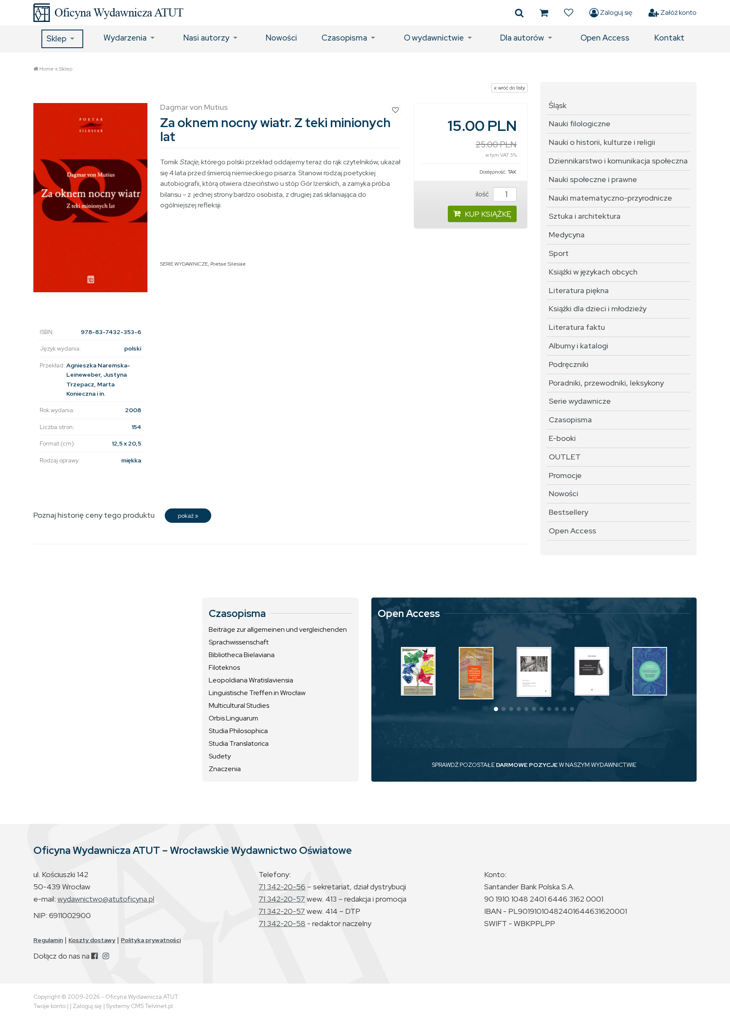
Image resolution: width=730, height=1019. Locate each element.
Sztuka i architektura (585, 216)
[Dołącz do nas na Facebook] (94, 956)
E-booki (562, 438)
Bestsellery (568, 512)
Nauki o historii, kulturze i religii (602, 142)
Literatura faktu (577, 327)
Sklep (56, 38)
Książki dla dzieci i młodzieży (597, 308)
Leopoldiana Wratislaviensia (251, 680)
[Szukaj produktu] (519, 12)
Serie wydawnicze (580, 401)
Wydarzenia (125, 38)
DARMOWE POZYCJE (527, 765)
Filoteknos (224, 667)
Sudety (220, 756)
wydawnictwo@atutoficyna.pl (105, 899)
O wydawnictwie (434, 38)
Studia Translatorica (239, 743)
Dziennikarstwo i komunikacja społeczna (618, 161)
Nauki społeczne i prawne (593, 179)
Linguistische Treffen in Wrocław (257, 692)
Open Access (604, 38)
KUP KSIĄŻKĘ (488, 214)
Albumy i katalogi (578, 346)
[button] (496, 709)
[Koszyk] (543, 12)
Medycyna (567, 234)
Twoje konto (49, 1006)
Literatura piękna (579, 290)
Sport (559, 253)
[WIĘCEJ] (418, 671)
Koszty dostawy (91, 940)
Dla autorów (522, 38)
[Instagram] (106, 956)
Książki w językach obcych (593, 272)
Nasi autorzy (206, 38)
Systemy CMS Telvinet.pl (139, 1006)
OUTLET (565, 457)
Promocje (565, 475)
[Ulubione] (568, 12)
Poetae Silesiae (228, 264)
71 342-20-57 (282, 899)
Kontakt (669, 38)
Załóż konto (678, 12)
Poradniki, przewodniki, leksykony (606, 383)
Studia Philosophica (238, 730)
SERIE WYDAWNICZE (184, 264)
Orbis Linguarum (233, 718)
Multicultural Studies (239, 705)
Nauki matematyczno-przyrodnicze (610, 198)
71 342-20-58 (282, 923)
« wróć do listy (509, 87)
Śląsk (558, 105)
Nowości (281, 38)
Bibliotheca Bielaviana (242, 654)
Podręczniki (568, 364)
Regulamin (48, 940)
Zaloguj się (615, 12)
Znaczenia (225, 768)
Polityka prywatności (151, 940)
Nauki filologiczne (579, 123)
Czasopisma (344, 38)
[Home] (108, 12)
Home (46, 68)
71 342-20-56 (282, 886)
